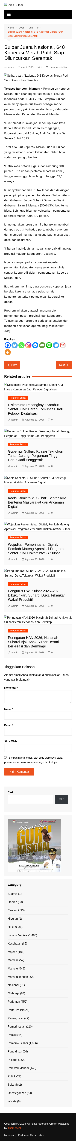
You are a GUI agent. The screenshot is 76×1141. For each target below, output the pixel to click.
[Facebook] (8, 345)
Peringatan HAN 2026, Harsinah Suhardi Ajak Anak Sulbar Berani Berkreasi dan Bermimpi (33, 642)
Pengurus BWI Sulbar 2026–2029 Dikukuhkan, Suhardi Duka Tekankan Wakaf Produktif (37, 595)
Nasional (13, 985)
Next (62, 364)
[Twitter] (14, 345)
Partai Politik (16, 1010)
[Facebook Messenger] (35, 345)
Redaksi (9, 1135)
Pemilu (12, 1034)
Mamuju (13, 968)
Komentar (11, 687)
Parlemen (14, 1001)
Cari (10, 792)
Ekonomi (13, 910)
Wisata (12, 1101)
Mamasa (13, 960)
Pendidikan (15, 1051)
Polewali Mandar (18, 1068)
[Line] (49, 345)
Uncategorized (17, 1093)
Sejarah (13, 1084)
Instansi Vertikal (18, 935)
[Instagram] (28, 345)
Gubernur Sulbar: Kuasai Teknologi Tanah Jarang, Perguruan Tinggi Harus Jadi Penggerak (35, 455)
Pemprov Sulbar (59, 67)
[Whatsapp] (21, 345)
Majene (12, 951)
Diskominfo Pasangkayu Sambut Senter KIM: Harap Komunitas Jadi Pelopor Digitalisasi (35, 409)
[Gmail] (63, 345)
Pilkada (12, 1059)
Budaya (12, 893)
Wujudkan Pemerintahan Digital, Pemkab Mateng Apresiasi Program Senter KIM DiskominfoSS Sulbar (36, 549)
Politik (12, 1076)
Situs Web (10, 741)
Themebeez (15, 1127)
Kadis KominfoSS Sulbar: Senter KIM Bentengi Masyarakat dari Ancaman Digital (37, 502)
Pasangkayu (16, 1018)
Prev (14, 364)
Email (8, 725)
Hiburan (13, 918)
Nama (8, 709)
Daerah (12, 902)
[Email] (42, 345)
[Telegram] (56, 345)
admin (11, 67)
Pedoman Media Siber (31, 1135)
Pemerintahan (16, 1026)
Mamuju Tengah (18, 976)
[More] (8, 352)
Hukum (12, 927)
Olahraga (13, 993)
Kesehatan (14, 943)
